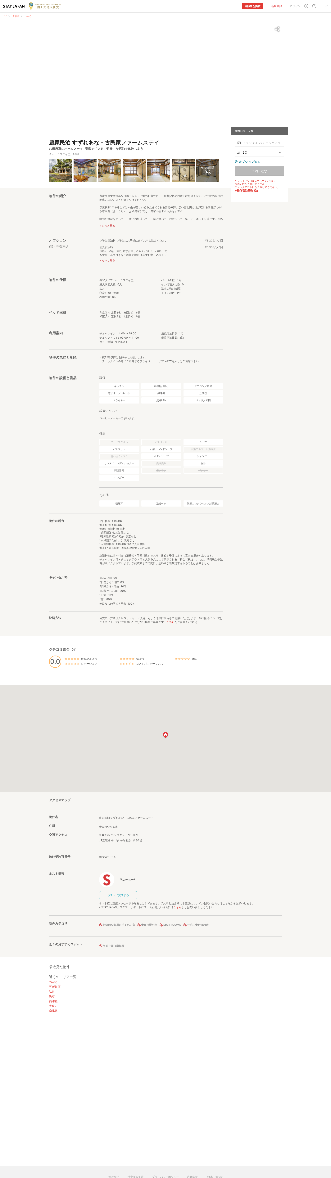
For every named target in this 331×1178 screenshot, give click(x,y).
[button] (306, 6)
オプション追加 (249, 162)
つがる (28, 16)
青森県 (15, 16)
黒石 (52, 996)
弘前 (52, 991)
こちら (170, 622)
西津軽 (53, 1001)
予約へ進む (259, 171)
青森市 (53, 1006)
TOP (4, 16)
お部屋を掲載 (252, 6)
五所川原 (55, 987)
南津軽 (53, 1011)
